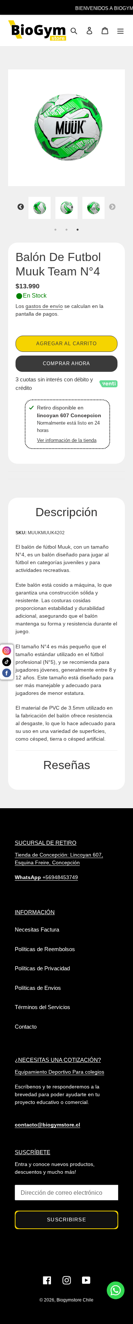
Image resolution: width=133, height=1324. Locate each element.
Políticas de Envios (38, 988)
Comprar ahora (67, 363)
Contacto (26, 1026)
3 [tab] (77, 229)
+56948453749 (46, 877)
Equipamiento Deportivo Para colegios (59, 1072)
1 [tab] (55, 229)
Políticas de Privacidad (42, 968)
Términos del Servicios (42, 1007)
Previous (20, 207)
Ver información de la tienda (66, 440)
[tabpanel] (39, 209)
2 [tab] (66, 229)
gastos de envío (44, 306)
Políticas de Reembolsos (45, 949)
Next (112, 207)
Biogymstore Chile (75, 1300)
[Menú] (120, 30)
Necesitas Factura (37, 929)
